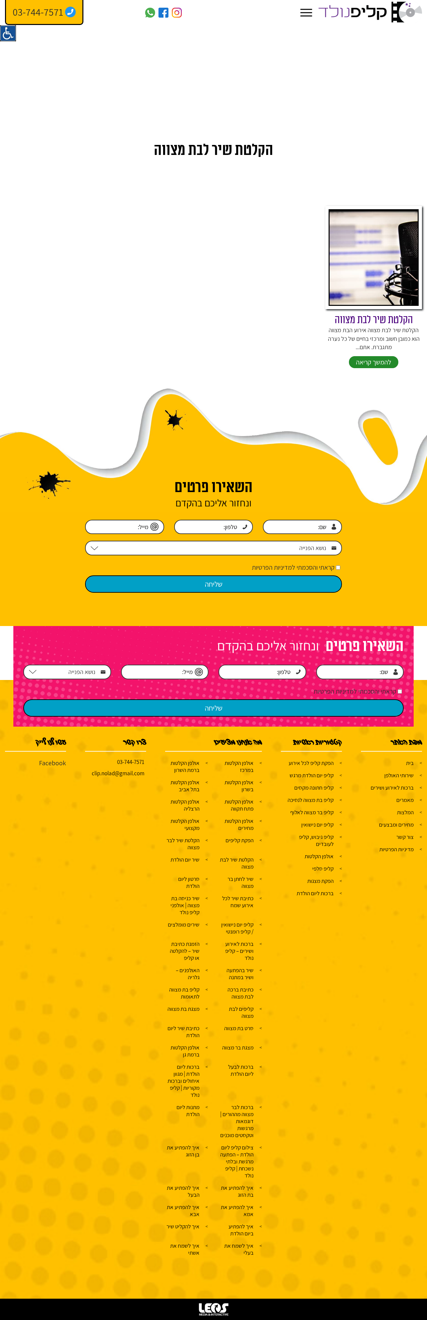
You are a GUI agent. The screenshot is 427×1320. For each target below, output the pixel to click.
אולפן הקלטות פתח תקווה (239, 805)
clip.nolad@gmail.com (118, 773)
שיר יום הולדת (184, 859)
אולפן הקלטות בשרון (239, 786)
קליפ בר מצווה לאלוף (312, 812)
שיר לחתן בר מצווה (241, 882)
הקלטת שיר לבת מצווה (374, 320)
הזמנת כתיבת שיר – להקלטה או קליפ (184, 951)
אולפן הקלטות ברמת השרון (184, 766)
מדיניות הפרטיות (396, 849)
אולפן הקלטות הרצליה (184, 805)
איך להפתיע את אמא (237, 1210)
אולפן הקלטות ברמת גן (184, 1051)
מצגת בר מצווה (238, 1047)
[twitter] (123, 13)
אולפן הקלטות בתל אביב (184, 786)
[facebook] (163, 13)
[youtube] (137, 13)
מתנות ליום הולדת (187, 1110)
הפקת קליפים (240, 840)
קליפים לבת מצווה (241, 1012)
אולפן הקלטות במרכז (239, 766)
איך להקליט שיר (182, 1226)
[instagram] (177, 13)
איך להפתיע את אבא (183, 1210)
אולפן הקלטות (319, 856)
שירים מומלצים (183, 924)
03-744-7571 (130, 762)
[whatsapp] (150, 13)
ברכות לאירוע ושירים (392, 787)
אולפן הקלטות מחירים (239, 824)
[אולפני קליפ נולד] (370, 12)
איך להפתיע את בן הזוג (183, 1151)
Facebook (52, 763)
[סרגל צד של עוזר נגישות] (8, 33)
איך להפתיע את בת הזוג (237, 1191)
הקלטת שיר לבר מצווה (182, 844)
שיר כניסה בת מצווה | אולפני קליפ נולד (184, 905)
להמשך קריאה (373, 362)
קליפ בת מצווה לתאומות (184, 993)
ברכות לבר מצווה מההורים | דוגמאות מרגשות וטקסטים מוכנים (237, 1121)
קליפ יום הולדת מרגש (312, 775)
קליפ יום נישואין (317, 824)
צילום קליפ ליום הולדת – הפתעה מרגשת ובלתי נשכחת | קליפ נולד (237, 1161)
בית (410, 763)
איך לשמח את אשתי (184, 1249)
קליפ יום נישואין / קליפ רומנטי (237, 928)
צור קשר (405, 837)
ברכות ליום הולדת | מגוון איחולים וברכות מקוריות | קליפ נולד (183, 1080)
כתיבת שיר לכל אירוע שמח (238, 902)
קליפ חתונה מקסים (314, 787)
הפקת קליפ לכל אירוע (311, 763)
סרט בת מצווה (239, 1028)
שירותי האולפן (399, 775)
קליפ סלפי (323, 868)
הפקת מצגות (320, 881)
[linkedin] (110, 13)
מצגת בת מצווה (183, 1008)
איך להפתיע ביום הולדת (241, 1230)
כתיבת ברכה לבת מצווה (241, 993)
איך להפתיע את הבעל (183, 1191)
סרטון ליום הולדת (188, 882)
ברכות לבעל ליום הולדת (241, 1070)
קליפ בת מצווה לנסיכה (311, 800)
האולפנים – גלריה (187, 974)
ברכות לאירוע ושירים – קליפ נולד (239, 951)
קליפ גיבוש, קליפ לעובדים (316, 840)
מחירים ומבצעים (396, 824)
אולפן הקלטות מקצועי (184, 824)
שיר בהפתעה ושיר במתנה (240, 974)
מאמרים (405, 800)
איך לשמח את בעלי (239, 1249)
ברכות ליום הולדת (315, 893)
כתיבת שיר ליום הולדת (183, 1031)
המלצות (405, 812)
